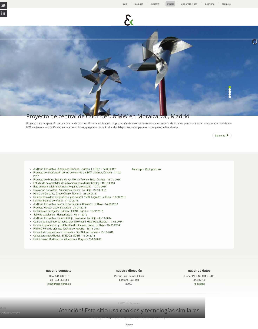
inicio (124, 3)
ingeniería (209, 3)
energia (170, 3)
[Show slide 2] (230, 89)
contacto (226, 3)
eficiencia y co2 (189, 3)
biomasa (139, 3)
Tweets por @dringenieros (146, 169)
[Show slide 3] (230, 92)
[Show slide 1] (230, 87)
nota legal (199, 283)
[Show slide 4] (230, 94)
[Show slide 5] (230, 97)
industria (155, 3)
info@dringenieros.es (59, 283)
